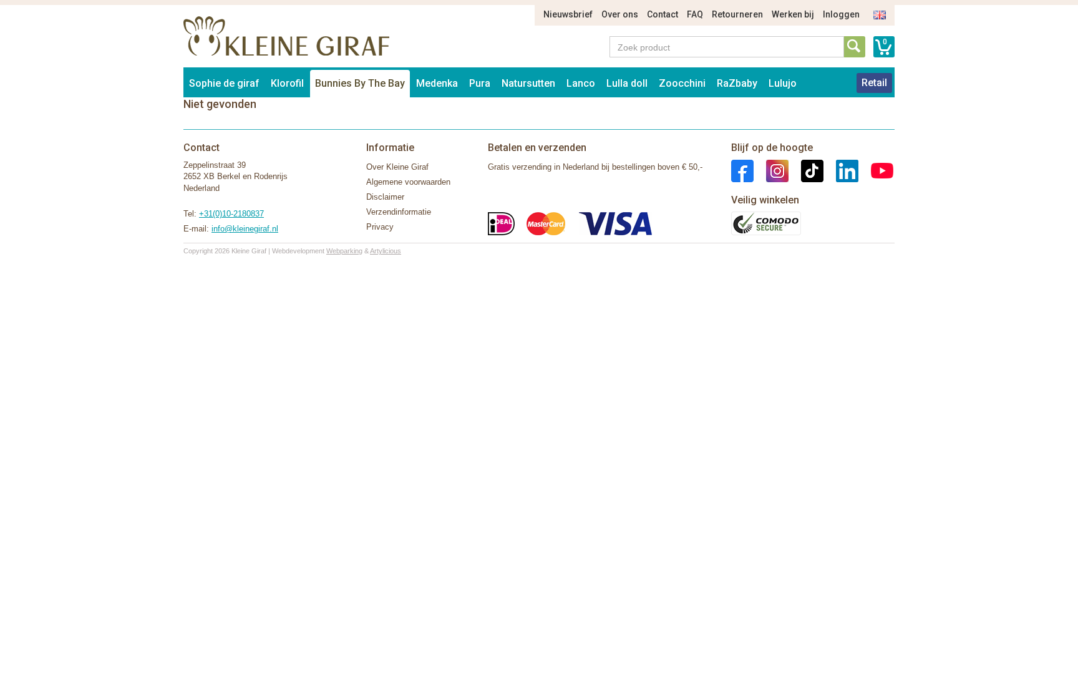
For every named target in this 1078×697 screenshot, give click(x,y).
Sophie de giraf (224, 83)
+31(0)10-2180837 (231, 213)
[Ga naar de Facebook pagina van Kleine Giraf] (742, 170)
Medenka (437, 83)
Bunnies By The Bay (360, 83)
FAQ (695, 14)
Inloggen (841, 14)
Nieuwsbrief (568, 14)
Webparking (344, 251)
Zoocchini (682, 83)
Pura (479, 83)
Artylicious (385, 251)
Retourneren (737, 14)
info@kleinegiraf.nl (244, 228)
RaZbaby (737, 83)
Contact (662, 14)
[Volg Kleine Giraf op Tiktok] (806, 170)
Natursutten (528, 83)
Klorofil (287, 83)
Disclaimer (385, 197)
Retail (874, 83)
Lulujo (783, 83)
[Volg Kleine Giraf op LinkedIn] (840, 170)
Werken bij (793, 14)
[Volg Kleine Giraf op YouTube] (875, 170)
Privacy (380, 227)
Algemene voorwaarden (408, 182)
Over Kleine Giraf (397, 167)
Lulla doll (627, 83)
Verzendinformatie (398, 212)
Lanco (580, 83)
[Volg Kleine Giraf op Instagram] (771, 170)
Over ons (619, 14)
